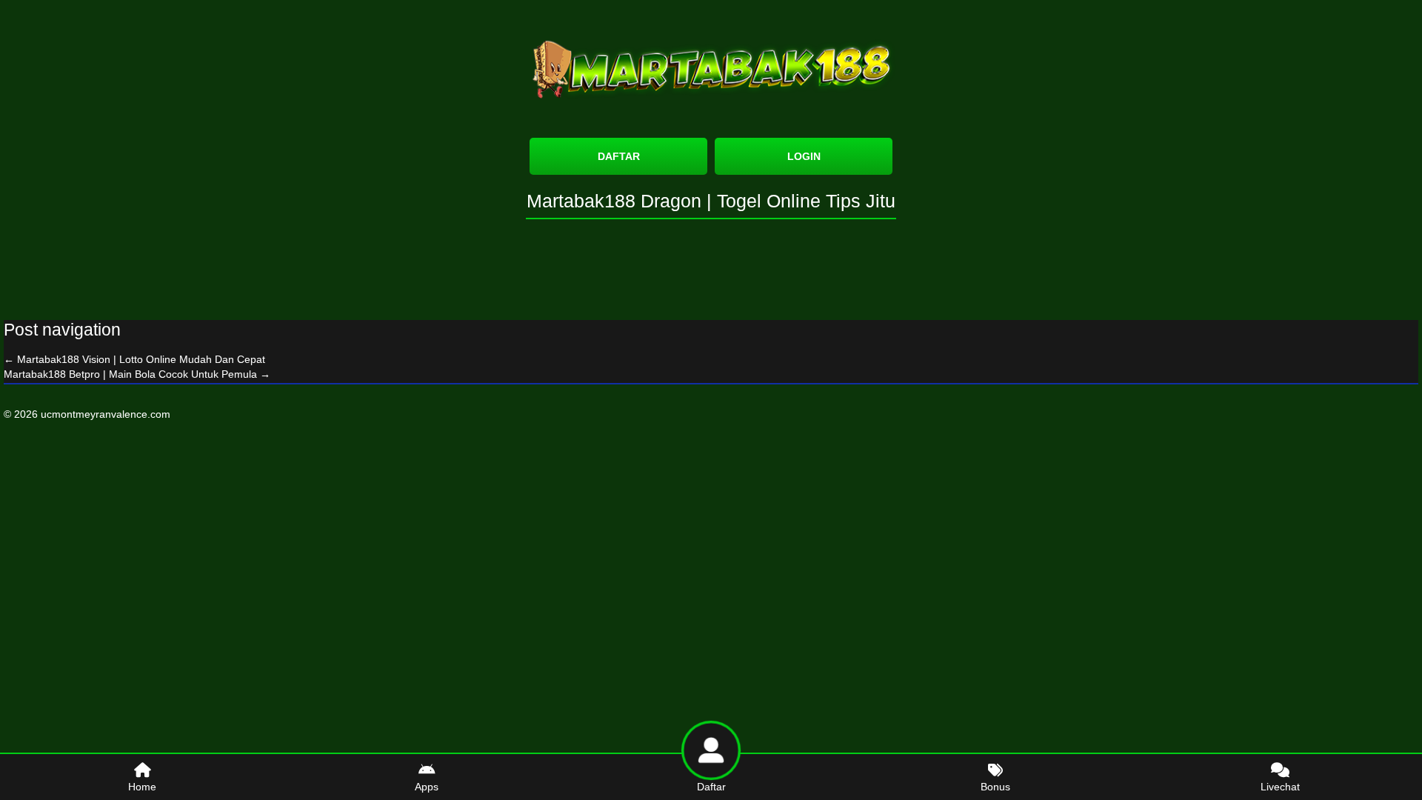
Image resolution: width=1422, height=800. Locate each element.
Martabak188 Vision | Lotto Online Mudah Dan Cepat (134, 359)
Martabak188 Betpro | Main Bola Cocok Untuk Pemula (137, 374)
